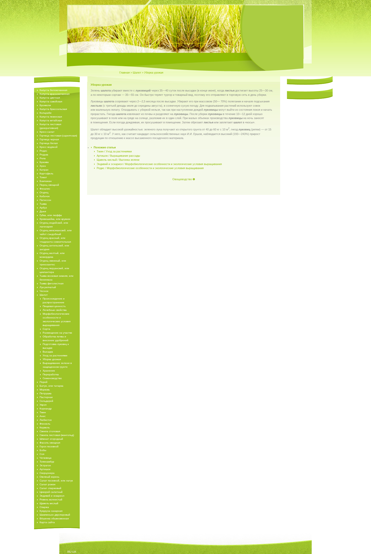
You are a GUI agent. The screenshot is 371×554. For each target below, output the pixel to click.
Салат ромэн (48, 484)
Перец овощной (49, 184)
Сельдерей (46, 401)
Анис (43, 416)
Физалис (45, 188)
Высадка (48, 351)
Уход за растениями (55, 355)
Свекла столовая (50, 431)
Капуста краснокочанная (54, 94)
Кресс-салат (47, 131)
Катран (44, 169)
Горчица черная (49, 139)
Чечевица (45, 457)
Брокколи (45, 105)
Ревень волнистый (51, 499)
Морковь (45, 389)
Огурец (44, 192)
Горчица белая (49, 143)
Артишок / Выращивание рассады (118, 155)
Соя (42, 454)
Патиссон (45, 200)
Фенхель (45, 423)
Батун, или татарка (51, 385)
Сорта (46, 329)
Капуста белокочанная (53, 90)
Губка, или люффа (51, 215)
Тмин (43, 412)
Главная (124, 72)
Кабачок (44, 196)
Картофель (46, 173)
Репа (43, 158)
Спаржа (44, 507)
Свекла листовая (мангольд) (57, 435)
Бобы (43, 450)
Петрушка (45, 393)
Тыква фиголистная (51, 283)
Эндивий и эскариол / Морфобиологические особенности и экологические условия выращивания (159, 164)
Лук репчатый (48, 287)
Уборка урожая (52, 359)
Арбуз (43, 207)
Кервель (45, 427)
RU (69, 551)
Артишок (45, 469)
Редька (44, 154)
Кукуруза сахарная (51, 511)
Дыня (43, 211)
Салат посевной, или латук (56, 480)
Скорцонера (47, 473)
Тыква (43, 203)
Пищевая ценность (54, 306)
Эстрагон (45, 465)
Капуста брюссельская (53, 109)
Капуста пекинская (51, 116)
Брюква (44, 162)
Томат (43, 177)
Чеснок (44, 291)
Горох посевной (49, 446)
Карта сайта (47, 522)
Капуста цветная (50, 97)
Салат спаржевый (50, 488)
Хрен (43, 166)
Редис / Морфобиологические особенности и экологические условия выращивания (150, 168)
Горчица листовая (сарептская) (58, 135)
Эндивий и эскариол (52, 495)
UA (74, 551)
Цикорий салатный (51, 492)
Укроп (43, 404)
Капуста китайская (51, 120)
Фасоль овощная (50, 442)
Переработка (51, 374)
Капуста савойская (51, 101)
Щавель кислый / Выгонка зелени (118, 159)
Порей (43, 382)
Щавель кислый (49, 503)
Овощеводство (182, 179)
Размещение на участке (57, 332)
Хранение (49, 370)
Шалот (137, 72)
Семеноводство (52, 378)
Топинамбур (47, 461)
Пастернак (46, 397)
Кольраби (45, 112)
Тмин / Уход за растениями (114, 151)
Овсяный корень (49, 476)
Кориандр (46, 408)
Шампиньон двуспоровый (55, 514)
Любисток (45, 420)
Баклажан (46, 181)
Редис (43, 150)
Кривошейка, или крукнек (55, 219)
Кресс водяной (49, 147)
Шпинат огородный (51, 438)
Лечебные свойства (55, 310)
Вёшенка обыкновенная (54, 518)
